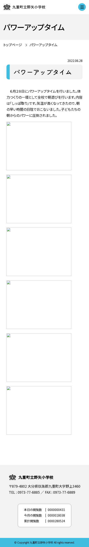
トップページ (12, 44)
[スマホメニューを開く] (82, 7)
